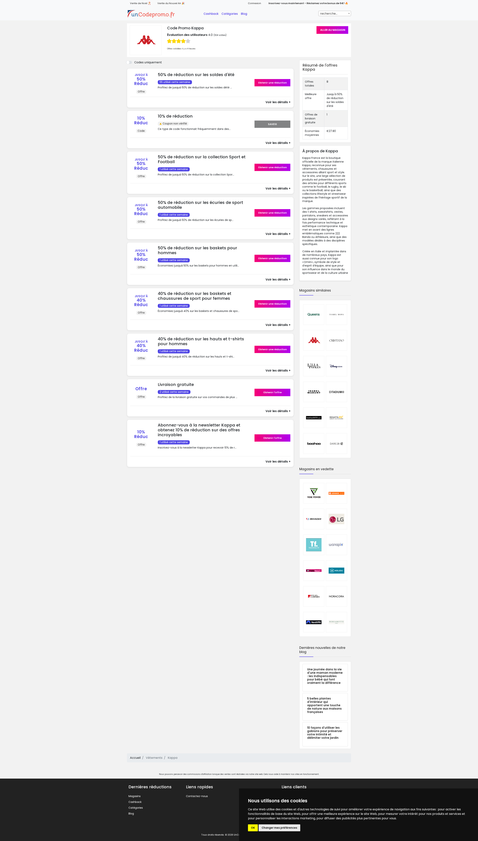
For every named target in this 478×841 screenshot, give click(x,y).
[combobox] (334, 13)
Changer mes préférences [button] (279, 828)
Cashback (211, 14)
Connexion (254, 3)
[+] (205, 91)
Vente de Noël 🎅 (140, 3)
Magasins (134, 796)
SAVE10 (272, 124)
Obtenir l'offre (272, 392)
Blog (244, 14)
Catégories (229, 14)
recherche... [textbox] (328, 13)
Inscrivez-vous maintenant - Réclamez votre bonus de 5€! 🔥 (308, 3)
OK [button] (253, 828)
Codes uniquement (148, 62)
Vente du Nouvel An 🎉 (171, 3)
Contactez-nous (197, 796)
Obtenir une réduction (272, 82)
